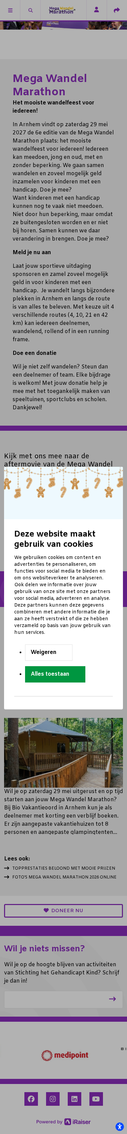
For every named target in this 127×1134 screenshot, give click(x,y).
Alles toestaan (50, 674)
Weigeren (44, 652)
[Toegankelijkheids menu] (119, 1126)
